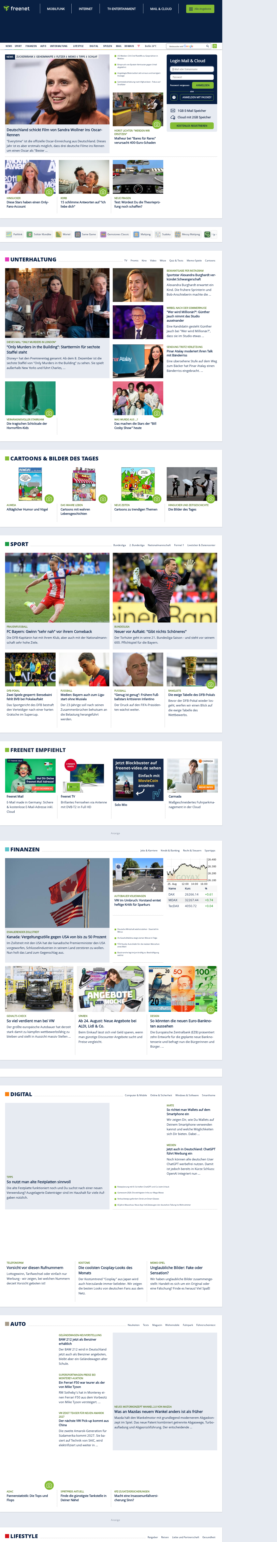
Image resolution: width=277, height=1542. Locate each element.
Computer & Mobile (136, 1095)
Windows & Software (187, 1095)
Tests (146, 1324)
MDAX (173, 900)
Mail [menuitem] (119, 46)
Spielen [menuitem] (107, 46)
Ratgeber (153, 1537)
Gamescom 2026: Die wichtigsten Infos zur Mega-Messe (140, 1192)
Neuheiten (134, 1324)
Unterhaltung (33, 259)
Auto (18, 1324)
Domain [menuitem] (129, 46)
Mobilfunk (56, 9)
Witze (163, 260)
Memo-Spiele (194, 260)
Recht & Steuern (192, 850)
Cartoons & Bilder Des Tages (54, 458)
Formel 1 (179, 545)
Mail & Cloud (161, 9)
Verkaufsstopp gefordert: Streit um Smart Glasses (138, 1198)
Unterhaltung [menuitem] (59, 46)
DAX (172, 894)
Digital (21, 1094)
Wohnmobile (172, 1324)
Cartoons (210, 260)
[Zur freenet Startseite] (17, 8)
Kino (144, 260)
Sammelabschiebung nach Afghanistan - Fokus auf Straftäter (138, 83)
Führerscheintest (205, 1324)
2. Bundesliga (137, 545)
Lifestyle (24, 1536)
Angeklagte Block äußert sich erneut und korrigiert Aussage (138, 74)
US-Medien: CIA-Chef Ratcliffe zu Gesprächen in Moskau (137, 57)
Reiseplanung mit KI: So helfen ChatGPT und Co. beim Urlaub (143, 1186)
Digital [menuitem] (94, 46)
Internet (85, 9)
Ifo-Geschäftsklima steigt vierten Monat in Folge (137, 938)
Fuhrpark (188, 1324)
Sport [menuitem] (18, 46)
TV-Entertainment (121, 9)
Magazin (157, 1324)
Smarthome (208, 1095)
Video (153, 260)
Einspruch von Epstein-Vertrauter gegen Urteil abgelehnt (137, 65)
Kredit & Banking (170, 850)
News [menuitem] (9, 46)
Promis (134, 260)
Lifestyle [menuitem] (78, 46)
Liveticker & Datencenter (201, 545)
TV (125, 260)
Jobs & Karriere (149, 850)
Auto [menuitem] (43, 46)
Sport (19, 544)
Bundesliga (119, 545)
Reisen (165, 1537)
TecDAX (174, 906)
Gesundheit (208, 1537)
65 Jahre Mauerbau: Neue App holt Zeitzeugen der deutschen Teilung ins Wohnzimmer (154, 1204)
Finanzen (25, 849)
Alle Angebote (202, 9)
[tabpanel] (57, 99)
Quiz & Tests (176, 260)
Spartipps (210, 850)
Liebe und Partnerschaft (185, 1537)
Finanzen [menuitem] (31, 46)
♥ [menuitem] (138, 46)
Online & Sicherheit (161, 1095)
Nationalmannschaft (159, 545)
